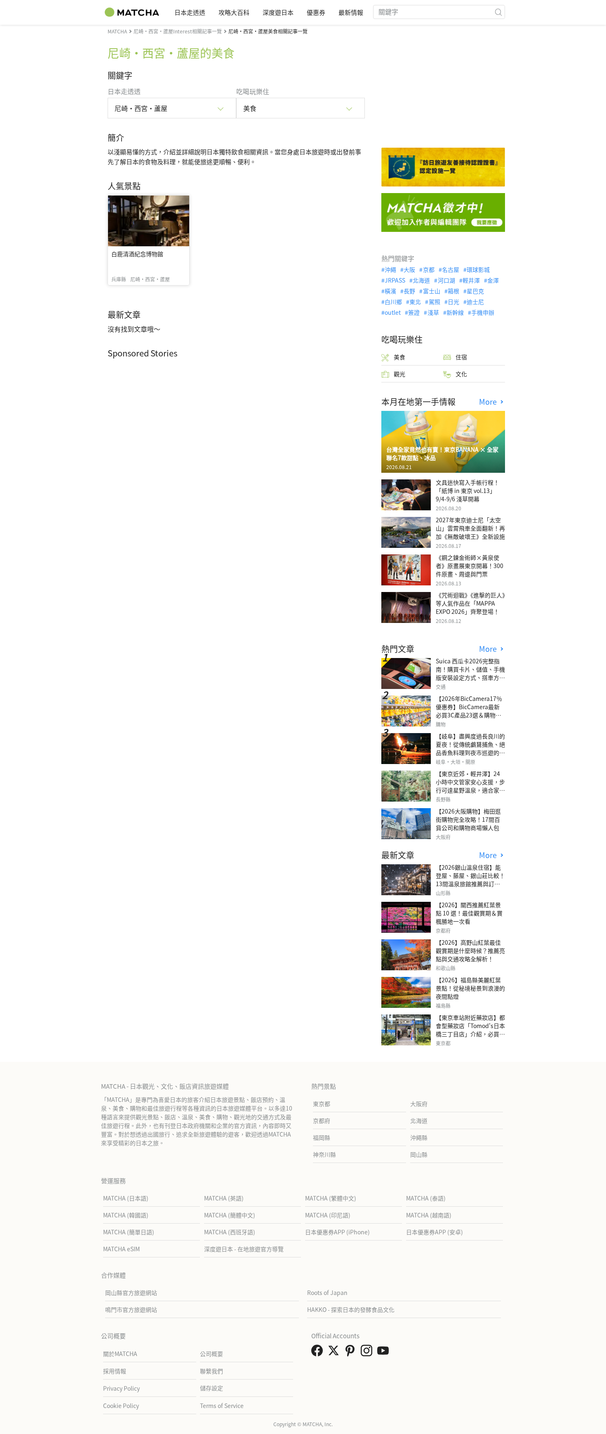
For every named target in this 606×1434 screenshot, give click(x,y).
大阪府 (418, 1103)
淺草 (433, 312)
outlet (393, 312)
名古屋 (450, 269)
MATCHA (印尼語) (327, 1215)
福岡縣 (321, 1137)
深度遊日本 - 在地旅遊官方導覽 (244, 1249)
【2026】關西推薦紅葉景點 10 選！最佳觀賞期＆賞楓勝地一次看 (469, 913)
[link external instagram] (368, 1353)
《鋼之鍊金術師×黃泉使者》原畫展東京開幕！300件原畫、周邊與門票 (469, 565)
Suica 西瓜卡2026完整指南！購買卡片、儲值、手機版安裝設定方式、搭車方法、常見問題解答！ (470, 673)
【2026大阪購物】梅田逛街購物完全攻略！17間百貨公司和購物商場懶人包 (468, 819)
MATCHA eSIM (121, 1249)
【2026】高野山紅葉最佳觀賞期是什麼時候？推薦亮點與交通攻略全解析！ (470, 950)
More (489, 401)
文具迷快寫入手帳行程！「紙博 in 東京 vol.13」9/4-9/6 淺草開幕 (467, 490)
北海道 (421, 280)
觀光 (399, 374)
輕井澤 (471, 280)
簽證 (414, 312)
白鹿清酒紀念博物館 (137, 254)
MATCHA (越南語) (428, 1215)
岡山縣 (418, 1154)
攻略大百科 (233, 12)
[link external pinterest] (351, 1353)
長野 (409, 291)
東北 (415, 301)
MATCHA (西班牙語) (229, 1232)
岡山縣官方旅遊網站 (131, 1292)
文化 (461, 374)
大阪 (409, 269)
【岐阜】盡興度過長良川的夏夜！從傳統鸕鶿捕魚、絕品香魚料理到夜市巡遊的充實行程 (470, 748)
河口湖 (446, 280)
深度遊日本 (278, 12)
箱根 (453, 291)
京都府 (321, 1120)
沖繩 (390, 269)
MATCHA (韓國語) (125, 1215)
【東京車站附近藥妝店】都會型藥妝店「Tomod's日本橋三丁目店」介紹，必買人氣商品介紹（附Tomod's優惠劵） (470, 1033)
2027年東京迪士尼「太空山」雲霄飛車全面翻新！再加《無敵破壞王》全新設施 (470, 528)
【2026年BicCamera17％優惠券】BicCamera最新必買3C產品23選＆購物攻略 (469, 710)
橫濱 (390, 291)
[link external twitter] (335, 1353)
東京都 (321, 1103)
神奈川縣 (324, 1154)
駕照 (434, 301)
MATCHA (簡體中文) (229, 1215)
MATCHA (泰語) (426, 1198)
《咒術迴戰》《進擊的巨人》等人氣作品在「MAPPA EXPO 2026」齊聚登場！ (470, 603)
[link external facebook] (318, 1353)
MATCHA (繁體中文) (330, 1198)
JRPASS (395, 280)
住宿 (461, 357)
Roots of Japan (327, 1292)
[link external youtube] (384, 1353)
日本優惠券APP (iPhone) (337, 1232)
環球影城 (478, 269)
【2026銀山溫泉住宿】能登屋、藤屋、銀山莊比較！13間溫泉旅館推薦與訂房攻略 (470, 879)
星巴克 (475, 291)
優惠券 (316, 12)
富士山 (431, 291)
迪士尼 (475, 301)
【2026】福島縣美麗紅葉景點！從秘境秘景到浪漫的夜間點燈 (470, 988)
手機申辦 (482, 312)
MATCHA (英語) (224, 1198)
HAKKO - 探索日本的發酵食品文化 (351, 1309)
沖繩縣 (418, 1137)
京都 (428, 269)
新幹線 (455, 312)
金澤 (493, 280)
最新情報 (350, 12)
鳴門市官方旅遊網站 (131, 1309)
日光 (453, 301)
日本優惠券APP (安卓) (434, 1232)
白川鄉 (393, 301)
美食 (399, 357)
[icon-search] (498, 12)
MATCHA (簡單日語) (128, 1232)
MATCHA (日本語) (125, 1198)
